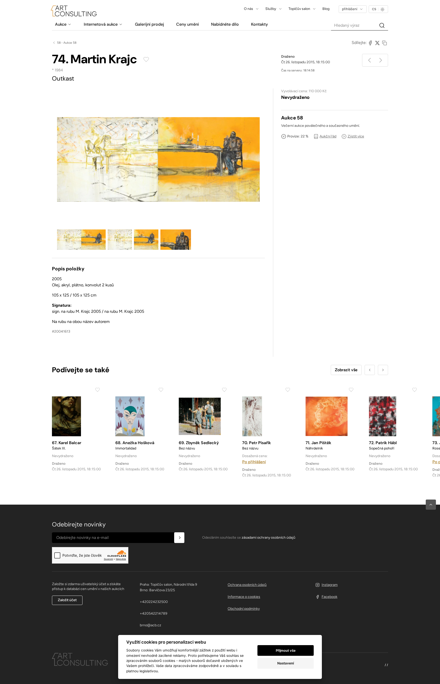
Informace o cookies (244, 597)
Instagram (330, 585)
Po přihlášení (254, 461)
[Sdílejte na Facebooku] (370, 43)
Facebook (329, 597)
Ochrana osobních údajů (247, 585)
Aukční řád (328, 136)
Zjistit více (356, 136)
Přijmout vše (286, 650)
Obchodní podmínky (244, 609)
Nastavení (285, 663)
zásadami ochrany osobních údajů (268, 537)
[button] (431, 505)
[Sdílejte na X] (377, 43)
